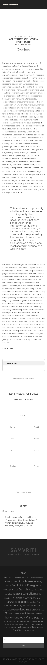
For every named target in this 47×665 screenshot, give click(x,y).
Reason (29, 621)
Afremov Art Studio (28, 378)
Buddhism (25, 581)
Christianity (37, 581)
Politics (7, 621)
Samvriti (23, 550)
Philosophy (34, 617)
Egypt (7, 594)
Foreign (7, 598)
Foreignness (31, 598)
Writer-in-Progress (23, 630)
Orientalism (30, 613)
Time (15, 630)
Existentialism (26, 593)
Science (7, 627)
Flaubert (39, 594)
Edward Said (39, 590)
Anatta (38, 578)
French (40, 598)
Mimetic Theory (12, 613)
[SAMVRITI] (10, 4)
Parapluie (39, 613)
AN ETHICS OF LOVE (24, 44)
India (37, 605)
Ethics (13, 593)
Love (42, 610)
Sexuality (13, 627)
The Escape (36, 430)
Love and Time (13, 453)
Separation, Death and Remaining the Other (36, 457)
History (31, 605)
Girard (10, 602)
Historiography (20, 605)
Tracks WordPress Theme (17, 659)
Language (14, 609)
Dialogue (32, 590)
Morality (22, 613)
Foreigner (17, 597)
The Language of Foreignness (29, 627)
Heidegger (19, 601)
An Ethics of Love (23, 418)
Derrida (23, 589)
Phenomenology (14, 617)
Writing (32, 630)
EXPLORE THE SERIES (23, 399)
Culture (8, 586)
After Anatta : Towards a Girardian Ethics (20, 578)
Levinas (25, 609)
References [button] (12, 363)
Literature (36, 610)
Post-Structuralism (18, 621)
